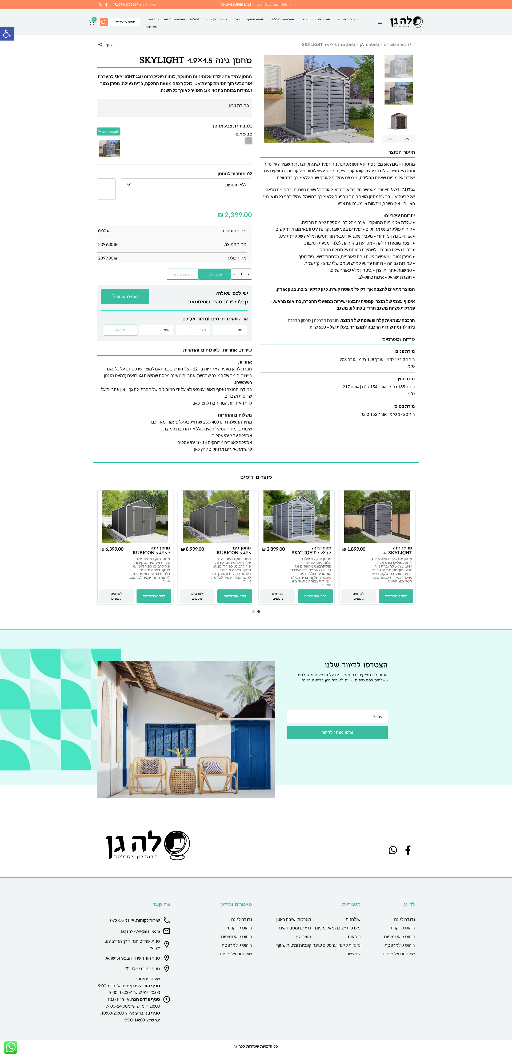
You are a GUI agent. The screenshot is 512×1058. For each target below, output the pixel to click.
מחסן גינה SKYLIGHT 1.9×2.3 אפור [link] (311, 553)
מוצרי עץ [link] (303, 936)
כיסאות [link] (354, 936)
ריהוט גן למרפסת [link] (400, 945)
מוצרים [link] (390, 44)
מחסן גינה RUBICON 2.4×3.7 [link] (151, 551)
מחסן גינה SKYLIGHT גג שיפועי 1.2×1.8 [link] (397, 553)
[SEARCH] (104, 22)
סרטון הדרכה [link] (299, 320)
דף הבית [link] (408, 44)
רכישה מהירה (182, 274)
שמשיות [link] (353, 953)
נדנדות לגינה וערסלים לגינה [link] (337, 945)
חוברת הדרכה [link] (326, 320)
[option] (398, 66)
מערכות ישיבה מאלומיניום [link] (338, 927)
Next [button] (390, 139)
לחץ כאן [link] (201, 449)
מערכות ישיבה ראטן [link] (293, 919)
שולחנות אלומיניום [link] (399, 953)
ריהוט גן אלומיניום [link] (399, 936)
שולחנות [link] (353, 919)
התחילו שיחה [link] (128, 296)
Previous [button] (407, 139)
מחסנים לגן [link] (369, 44)
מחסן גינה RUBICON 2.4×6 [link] (234, 551)
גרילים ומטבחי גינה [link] (294, 927)
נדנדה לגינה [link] (404, 919)
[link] (7, 34)
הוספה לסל (215, 274)
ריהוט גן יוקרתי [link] (402, 927)
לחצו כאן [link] (201, 402)
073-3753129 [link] (128, 4)
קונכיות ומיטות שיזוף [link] (293, 945)
